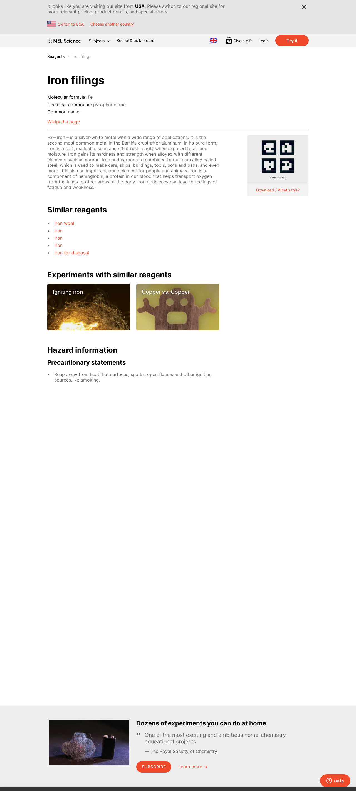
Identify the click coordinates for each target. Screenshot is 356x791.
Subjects (97, 40)
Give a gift (242, 40)
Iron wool (64, 223)
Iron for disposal (72, 252)
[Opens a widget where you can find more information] (335, 781)
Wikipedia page (63, 122)
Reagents (56, 56)
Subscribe (154, 766)
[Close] (303, 7)
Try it (292, 40)
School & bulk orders (135, 40)
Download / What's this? (278, 190)
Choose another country (112, 24)
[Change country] (213, 40)
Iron (59, 230)
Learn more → (193, 766)
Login (264, 40)
